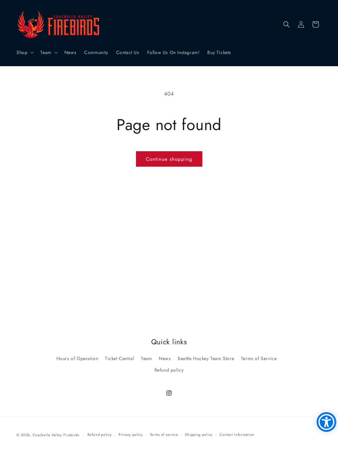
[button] (24, 52)
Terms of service (164, 434)
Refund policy (169, 370)
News (165, 358)
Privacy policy (130, 434)
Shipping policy (199, 434)
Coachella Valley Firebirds (56, 434)
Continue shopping (169, 159)
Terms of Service (259, 358)
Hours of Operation (77, 358)
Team (146, 358)
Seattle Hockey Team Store (206, 358)
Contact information (237, 434)
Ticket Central (119, 358)
